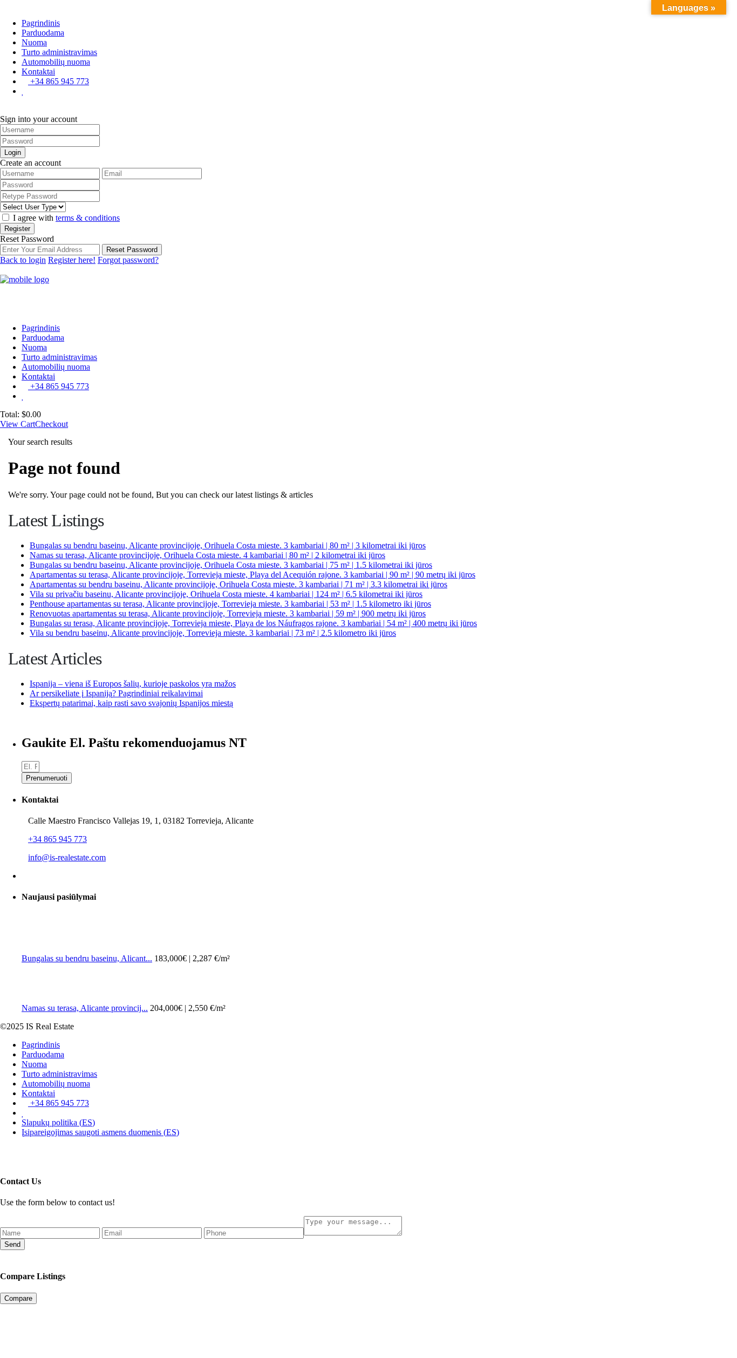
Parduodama (43, 32)
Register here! (71, 259)
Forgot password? (128, 259)
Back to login (23, 259)
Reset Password (132, 250)
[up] (3, 1150)
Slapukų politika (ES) (58, 1122)
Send (12, 1244)
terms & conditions (88, 217)
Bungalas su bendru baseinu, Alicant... (87, 958)
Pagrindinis (41, 23)
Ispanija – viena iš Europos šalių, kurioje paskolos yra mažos (133, 683)
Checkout (51, 424)
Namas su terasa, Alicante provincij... (85, 1008)
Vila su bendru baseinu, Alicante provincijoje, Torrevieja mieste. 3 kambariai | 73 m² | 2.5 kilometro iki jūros (213, 632)
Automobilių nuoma (56, 61)
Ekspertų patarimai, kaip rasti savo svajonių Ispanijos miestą (131, 703)
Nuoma (34, 42)
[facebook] (25, 875)
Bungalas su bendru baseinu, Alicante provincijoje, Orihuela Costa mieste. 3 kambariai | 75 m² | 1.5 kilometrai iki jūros (231, 564)
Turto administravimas (59, 52)
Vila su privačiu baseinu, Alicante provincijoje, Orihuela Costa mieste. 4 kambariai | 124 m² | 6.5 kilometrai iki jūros (226, 594)
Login (12, 152)
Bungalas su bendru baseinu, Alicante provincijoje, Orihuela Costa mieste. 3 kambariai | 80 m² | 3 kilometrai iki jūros (228, 545)
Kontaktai (38, 71)
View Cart (17, 424)
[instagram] (33, 875)
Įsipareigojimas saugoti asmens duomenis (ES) (100, 1132)
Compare (18, 1298)
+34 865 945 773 (58, 81)
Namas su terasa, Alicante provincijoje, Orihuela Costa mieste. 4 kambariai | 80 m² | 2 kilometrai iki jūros (207, 555)
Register (17, 229)
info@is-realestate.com (67, 857)
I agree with (66, 217)
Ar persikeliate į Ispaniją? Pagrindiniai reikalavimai (116, 693)
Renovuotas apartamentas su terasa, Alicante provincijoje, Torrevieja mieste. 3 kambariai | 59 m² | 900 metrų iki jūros (228, 613)
